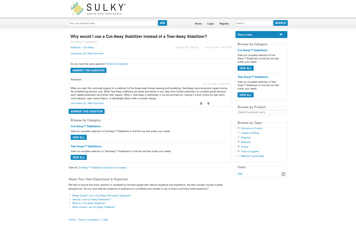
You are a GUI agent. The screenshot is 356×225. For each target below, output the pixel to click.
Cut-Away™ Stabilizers (86, 126)
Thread (244, 146)
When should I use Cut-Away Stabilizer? (94, 207)
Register (224, 23)
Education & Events (251, 128)
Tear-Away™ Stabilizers (86, 146)
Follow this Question (117, 63)
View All (78, 137)
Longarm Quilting (250, 133)
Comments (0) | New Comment (86, 53)
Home (198, 23)
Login (210, 23)
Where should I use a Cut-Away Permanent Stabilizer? (101, 195)
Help (240, 173)
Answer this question (88, 70)
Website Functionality (252, 156)
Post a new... (246, 34)
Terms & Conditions (89, 219)
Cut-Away (88, 47)
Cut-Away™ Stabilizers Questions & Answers (102, 167)
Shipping (245, 137)
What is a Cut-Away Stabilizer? (89, 203)
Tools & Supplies (250, 151)
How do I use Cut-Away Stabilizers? (91, 199)
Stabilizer (75, 47)
